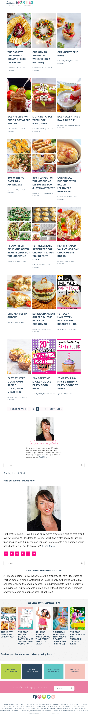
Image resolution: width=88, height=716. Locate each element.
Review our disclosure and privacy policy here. (27, 654)
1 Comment (51, 394)
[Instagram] (44, 697)
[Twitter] (49, 697)
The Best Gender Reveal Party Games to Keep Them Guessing (25, 638)
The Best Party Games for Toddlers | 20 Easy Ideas (77, 638)
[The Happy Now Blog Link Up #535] (8, 618)
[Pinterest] (39, 697)
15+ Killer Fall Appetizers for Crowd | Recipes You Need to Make (43, 252)
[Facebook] (35, 697)
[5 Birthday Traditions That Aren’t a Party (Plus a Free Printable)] (60, 618)
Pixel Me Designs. (67, 704)
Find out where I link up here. (19, 480)
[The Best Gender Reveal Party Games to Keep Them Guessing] (25, 618)
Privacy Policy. (82, 704)
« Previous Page (17, 409)
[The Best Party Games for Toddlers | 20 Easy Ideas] (77, 618)
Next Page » (56, 409)
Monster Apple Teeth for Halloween (42, 120)
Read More (43, 457)
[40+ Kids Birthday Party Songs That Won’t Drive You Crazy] (43, 618)
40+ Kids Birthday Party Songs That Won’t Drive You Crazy (43, 638)
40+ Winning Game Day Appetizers (15, 181)
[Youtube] (53, 697)
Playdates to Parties (19, 3)
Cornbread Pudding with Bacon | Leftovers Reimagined (66, 184)
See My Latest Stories (15, 473)
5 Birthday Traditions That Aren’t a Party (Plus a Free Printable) (59, 638)
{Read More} (49, 546)
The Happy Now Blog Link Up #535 (8, 634)
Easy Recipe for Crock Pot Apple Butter (18, 120)
